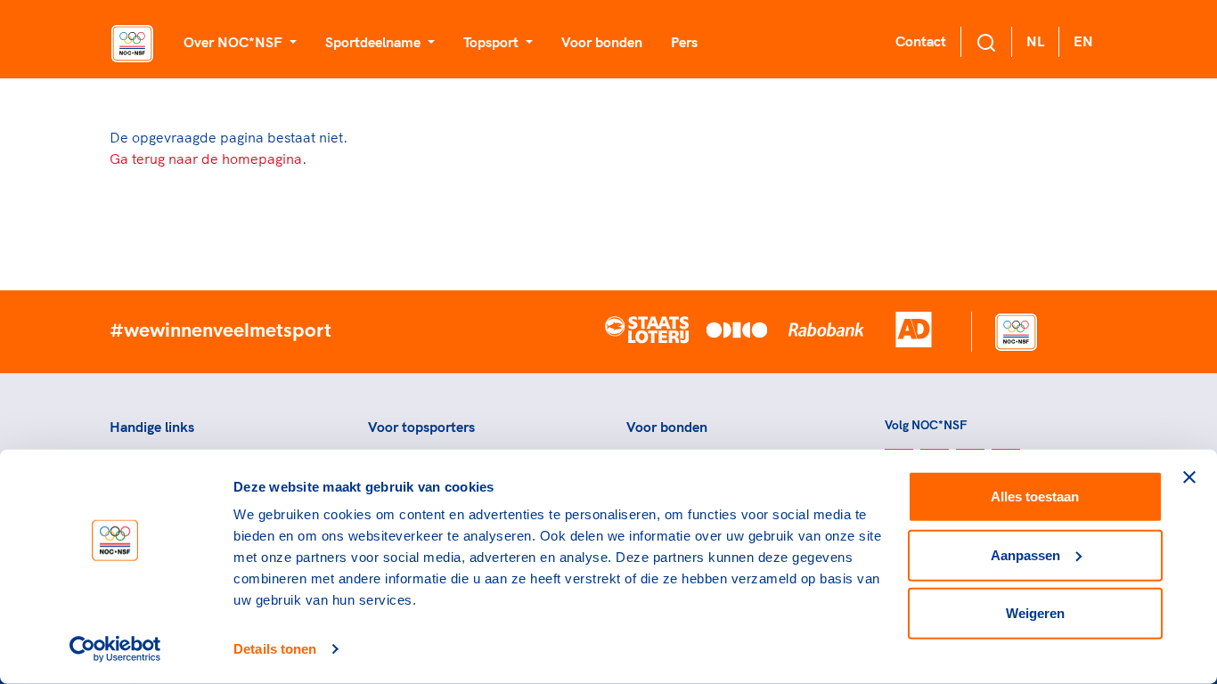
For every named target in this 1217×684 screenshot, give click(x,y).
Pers (684, 42)
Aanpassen (1025, 554)
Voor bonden (601, 42)
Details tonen (274, 648)
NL (1035, 41)
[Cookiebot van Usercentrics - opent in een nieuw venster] (115, 649)
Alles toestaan (1035, 496)
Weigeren (1035, 613)
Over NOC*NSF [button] (235, 42)
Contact (920, 41)
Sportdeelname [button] (374, 42)
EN (1083, 41)
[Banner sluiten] (1189, 477)
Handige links (152, 427)
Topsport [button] (492, 42)
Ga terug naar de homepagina (206, 158)
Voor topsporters (421, 427)
